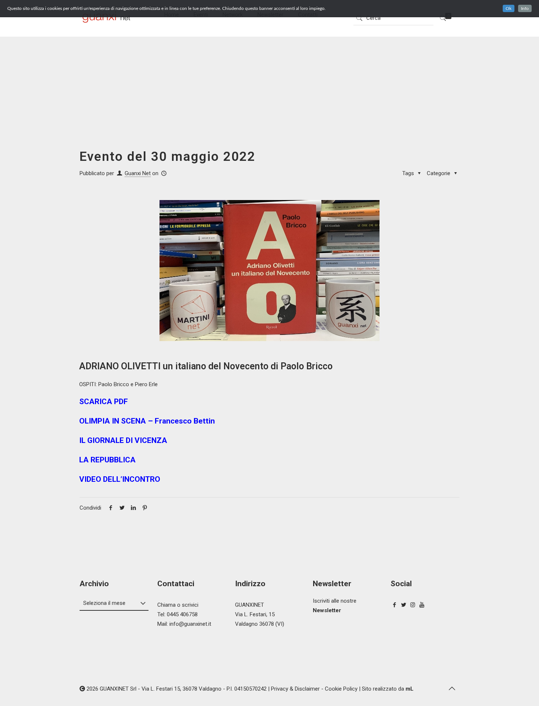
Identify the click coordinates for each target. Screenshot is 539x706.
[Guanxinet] (106, 21)
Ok (508, 8)
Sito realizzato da (387, 688)
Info (525, 8)
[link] (270, 33)
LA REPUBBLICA (107, 459)
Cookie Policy (341, 688)
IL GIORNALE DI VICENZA (123, 440)
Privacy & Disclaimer (295, 688)
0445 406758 (182, 614)
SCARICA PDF (103, 401)
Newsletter (327, 610)
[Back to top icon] (451, 688)
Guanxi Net (138, 173)
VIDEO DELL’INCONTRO (119, 479)
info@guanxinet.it (190, 624)
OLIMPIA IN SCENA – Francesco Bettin (147, 421)
